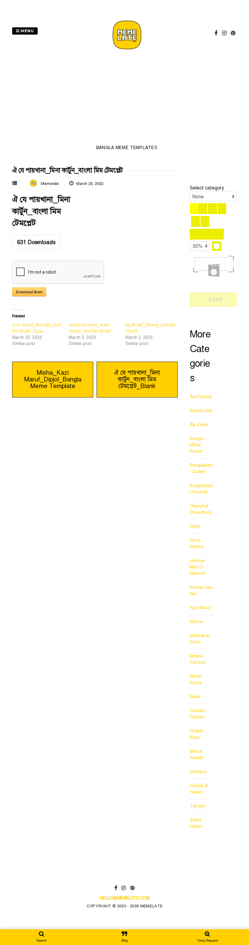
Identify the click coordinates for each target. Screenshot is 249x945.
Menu (26, 31)
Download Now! (29, 292)
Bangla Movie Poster (196, 445)
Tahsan (197, 806)
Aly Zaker (199, 424)
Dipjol (195, 526)
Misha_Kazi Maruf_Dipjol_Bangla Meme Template (52, 379)
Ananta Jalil (201, 410)
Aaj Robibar (201, 396)
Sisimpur (198, 771)
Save (215, 299)
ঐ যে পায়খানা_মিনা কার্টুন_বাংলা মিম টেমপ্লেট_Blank (137, 379)
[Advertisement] (126, 99)
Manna (196, 621)
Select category (207, 188)
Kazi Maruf (200, 607)
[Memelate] (127, 50)
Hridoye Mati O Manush (197, 567)
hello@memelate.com (125, 898)
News (195, 696)
